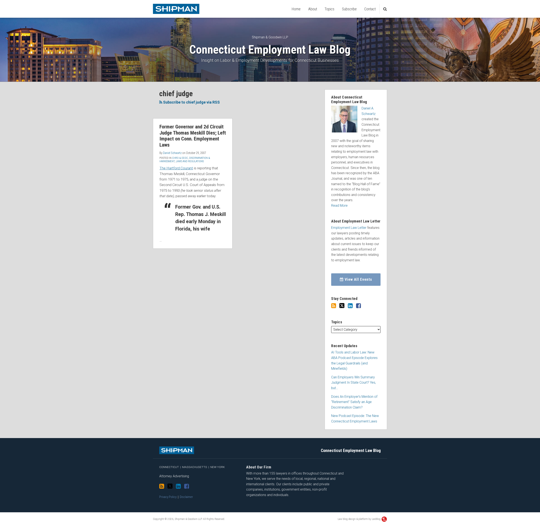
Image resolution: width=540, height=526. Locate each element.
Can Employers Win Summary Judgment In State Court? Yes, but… (353, 382)
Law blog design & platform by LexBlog (359, 519)
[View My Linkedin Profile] (350, 306)
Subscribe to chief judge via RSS (191, 102)
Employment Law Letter (348, 228)
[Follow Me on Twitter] (341, 306)
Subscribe (349, 9)
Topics (329, 9)
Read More (339, 206)
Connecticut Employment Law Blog (270, 49)
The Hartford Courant (176, 168)
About (312, 9)
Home (296, 9)
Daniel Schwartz (172, 153)
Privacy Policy (168, 497)
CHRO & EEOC (180, 157)
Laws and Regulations (190, 161)
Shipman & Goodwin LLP (270, 37)
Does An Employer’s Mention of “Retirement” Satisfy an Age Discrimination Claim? (354, 402)
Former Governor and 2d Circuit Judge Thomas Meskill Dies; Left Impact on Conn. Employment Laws (192, 136)
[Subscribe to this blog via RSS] (333, 306)
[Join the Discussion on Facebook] (358, 306)
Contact (370, 9)
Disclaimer (186, 497)
